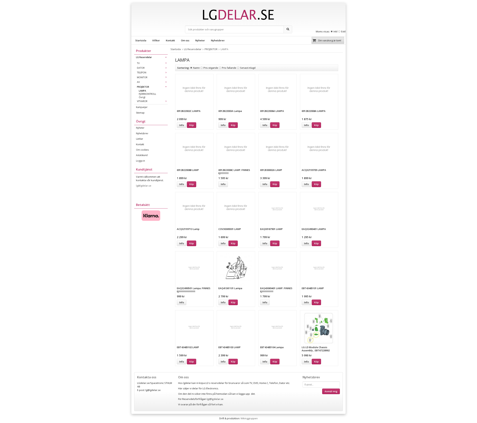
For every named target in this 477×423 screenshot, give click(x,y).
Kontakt (170, 40)
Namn (196, 67)
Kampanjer (142, 107)
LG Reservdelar (144, 57)
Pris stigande (210, 67)
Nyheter (200, 40)
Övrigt (142, 97)
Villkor (156, 40)
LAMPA (142, 90)
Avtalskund (142, 155)
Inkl (335, 31)
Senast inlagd (247, 67)
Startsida (140, 40)
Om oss (185, 40)
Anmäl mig (331, 391)
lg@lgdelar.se (144, 185)
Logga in (140, 160)
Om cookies (142, 149)
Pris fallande (229, 67)
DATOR (141, 67)
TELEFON (141, 72)
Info (181, 125)
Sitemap (140, 112)
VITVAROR (142, 101)
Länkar (139, 138)
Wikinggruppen (249, 418)
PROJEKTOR (143, 86)
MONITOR (142, 77)
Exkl (343, 31)
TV (138, 63)
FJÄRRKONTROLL (147, 94)
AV (138, 82)
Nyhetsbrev (218, 40)
